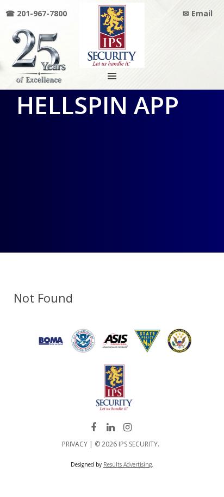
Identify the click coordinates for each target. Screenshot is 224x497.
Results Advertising (127, 464)
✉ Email (198, 13)
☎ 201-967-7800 (36, 13)
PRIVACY (75, 444)
